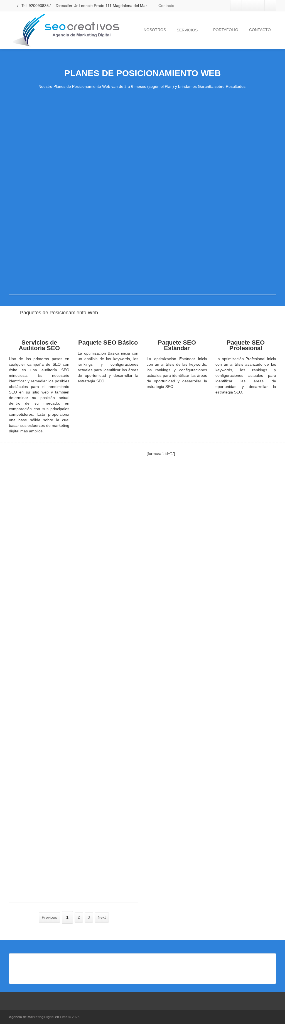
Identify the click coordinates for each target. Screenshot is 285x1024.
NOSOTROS (155, 30)
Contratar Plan (53, 267)
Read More (43, 484)
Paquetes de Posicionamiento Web (59, 312)
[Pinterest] (270, 5)
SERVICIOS (187, 30)
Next (102, 917)
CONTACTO (260, 30)
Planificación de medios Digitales (71, 503)
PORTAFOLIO (225, 30)
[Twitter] (247, 5)
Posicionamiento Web (58, 704)
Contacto (165, 5)
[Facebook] (236, 5)
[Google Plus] (258, 5)
